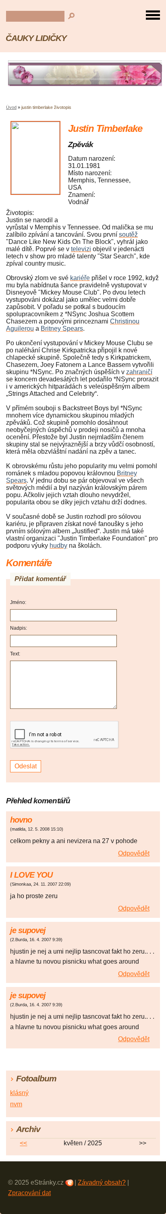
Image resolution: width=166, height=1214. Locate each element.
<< (23, 1143)
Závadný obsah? (102, 1182)
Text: (15, 654)
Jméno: (18, 602)
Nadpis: (18, 628)
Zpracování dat (29, 1192)
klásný (19, 1092)
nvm (16, 1104)
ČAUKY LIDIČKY (36, 38)
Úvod (11, 107)
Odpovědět (133, 853)
